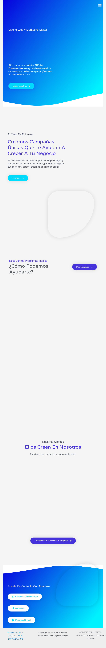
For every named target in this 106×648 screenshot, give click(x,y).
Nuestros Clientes (53, 441)
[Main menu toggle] (99, 5)
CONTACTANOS (15, 639)
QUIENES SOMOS (15, 632)
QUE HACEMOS (15, 636)
